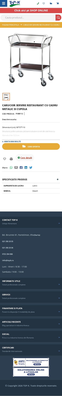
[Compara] (11, 159)
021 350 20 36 (7, 247)
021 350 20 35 (7, 241)
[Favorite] (4, 159)
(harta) (37, 235)
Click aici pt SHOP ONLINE (31, 10)
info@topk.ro (8, 260)
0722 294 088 (7, 254)
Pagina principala (10, 24)
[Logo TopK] (14, 4)
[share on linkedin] (26, 168)
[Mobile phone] (38, 3)
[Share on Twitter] (31, 168)
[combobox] (31, 18)
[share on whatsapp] (11, 168)
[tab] (31, 222)
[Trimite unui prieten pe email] (16, 168)
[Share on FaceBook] (21, 168)
